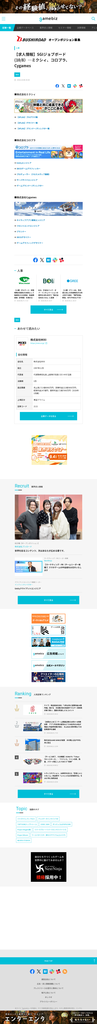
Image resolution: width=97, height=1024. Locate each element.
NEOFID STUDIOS (23, 840)
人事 (18, 48)
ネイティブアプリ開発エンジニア (31, 220)
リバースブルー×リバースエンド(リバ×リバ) (50, 829)
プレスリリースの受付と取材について (48, 988)
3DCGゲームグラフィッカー (28, 168)
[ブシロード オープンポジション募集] (48, 39)
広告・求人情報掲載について (48, 984)
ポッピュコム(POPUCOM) (62, 824)
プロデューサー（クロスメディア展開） (34, 174)
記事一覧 (6, 27)
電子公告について (48, 992)
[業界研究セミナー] (49, 450)
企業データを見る (48, 416)
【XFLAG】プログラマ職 (27, 117)
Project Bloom (22, 835)
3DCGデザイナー (24, 237)
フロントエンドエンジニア (28, 225)
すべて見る (48, 309)
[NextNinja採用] (48, 867)
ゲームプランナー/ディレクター (30, 185)
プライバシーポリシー (48, 1001)
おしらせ (48, 997)
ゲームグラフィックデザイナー (30, 242)
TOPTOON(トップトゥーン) (27, 824)
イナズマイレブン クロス (26, 819)
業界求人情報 (46, 27)
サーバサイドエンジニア (27, 179)
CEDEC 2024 (44, 824)
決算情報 (81, 27)
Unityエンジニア (24, 162)
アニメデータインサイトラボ (48, 819)
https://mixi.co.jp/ (37, 343)
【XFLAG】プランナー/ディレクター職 (33, 128)
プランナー (21, 231)
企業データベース (25, 27)
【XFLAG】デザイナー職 (27, 122)
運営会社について (48, 979)
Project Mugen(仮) (24, 829)
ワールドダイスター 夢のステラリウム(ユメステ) (49, 835)
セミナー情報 (64, 27)
